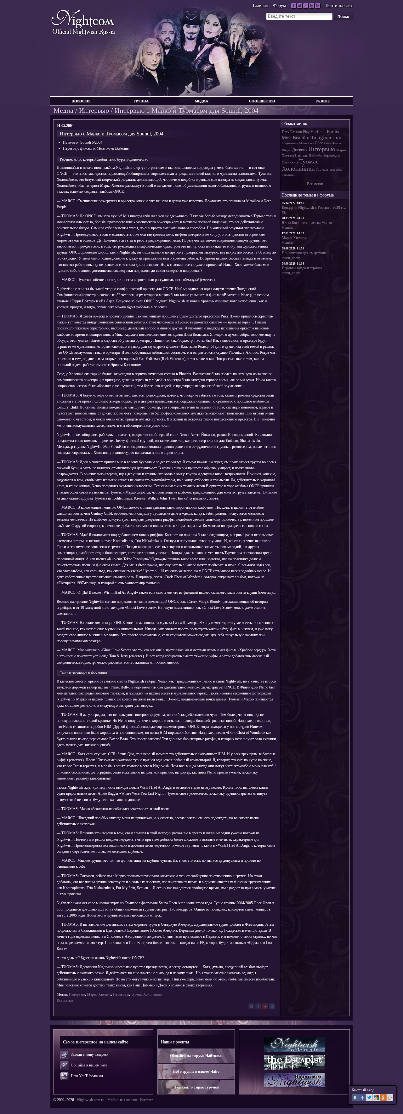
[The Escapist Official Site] (294, 1062)
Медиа (201, 101)
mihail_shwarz (291, 258)
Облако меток (294, 123)
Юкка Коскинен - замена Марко (307, 222)
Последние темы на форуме (307, 194)
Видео (286, 150)
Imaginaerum (326, 137)
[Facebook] (293, 5)
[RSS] (317, 5)
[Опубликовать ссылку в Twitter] (272, 1006)
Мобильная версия (122, 1100)
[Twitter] (299, 5)
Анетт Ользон (332, 143)
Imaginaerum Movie (294, 143)
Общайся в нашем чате (89, 1065)
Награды (301, 155)
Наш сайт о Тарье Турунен (196, 1087)
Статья (294, 162)
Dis (284, 212)
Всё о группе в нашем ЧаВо (196, 1071)
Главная (260, 5)
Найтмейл (315, 155)
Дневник (299, 149)
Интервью (94, 110)
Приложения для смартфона (304, 253)
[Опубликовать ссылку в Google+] (265, 1006)
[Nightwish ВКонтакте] (294, 1080)
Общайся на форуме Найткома (196, 1056)
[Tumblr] (311, 5)
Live (311, 143)
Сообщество (262, 101)
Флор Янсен (328, 170)
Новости (80, 101)
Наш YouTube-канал (87, 1076)
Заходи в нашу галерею (89, 1054)
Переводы (121, 994)
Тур (318, 169)
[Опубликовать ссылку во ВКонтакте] (251, 1006)
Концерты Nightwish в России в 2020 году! (315, 207)
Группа (141, 101)
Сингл (285, 162)
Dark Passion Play (295, 132)
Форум (279, 5)
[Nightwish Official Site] (294, 1044)
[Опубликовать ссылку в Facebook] (258, 1006)
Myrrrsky (287, 227)
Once (319, 143)
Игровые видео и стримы (302, 268)
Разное (322, 101)
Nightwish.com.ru (90, 1100)
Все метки (65, 1000)
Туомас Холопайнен (146, 994)
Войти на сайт (339, 5)
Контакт (146, 1100)
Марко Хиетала (99, 994)
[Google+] (305, 5)
